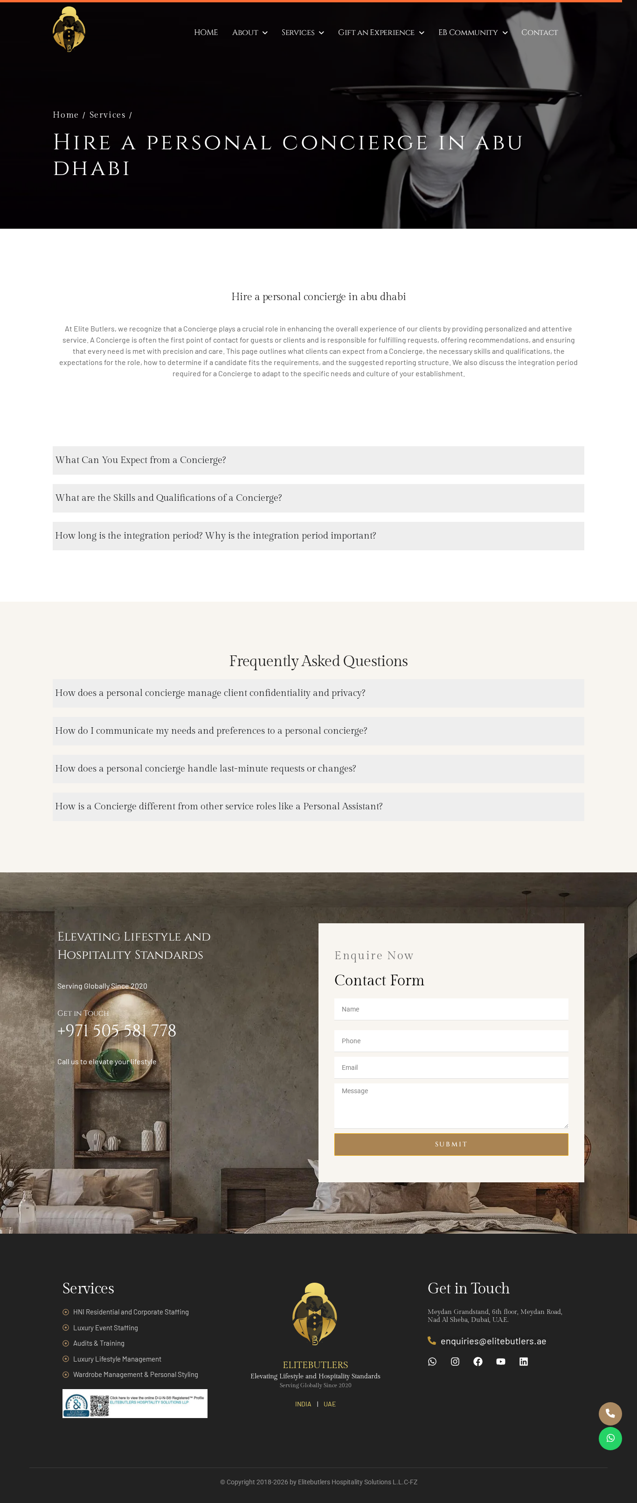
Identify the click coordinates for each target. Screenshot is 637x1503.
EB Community (468, 32)
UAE (330, 1404)
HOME (206, 32)
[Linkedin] (523, 1361)
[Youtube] (500, 1361)
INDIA (303, 1404)
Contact (539, 32)
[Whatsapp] (432, 1361)
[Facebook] (478, 1361)
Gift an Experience (376, 32)
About (245, 32)
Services (298, 32)
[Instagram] (455, 1361)
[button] (250, 32)
